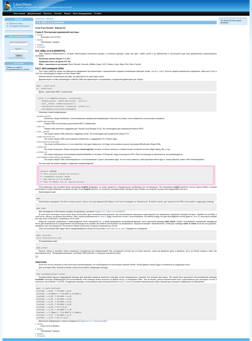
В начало (41, 47)
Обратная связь (16, 24)
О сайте (97, 14)
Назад (39, 35)
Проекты (48, 14)
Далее (40, 40)
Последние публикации (19, 26)
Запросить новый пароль (16, 58)
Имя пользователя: (19, 42)
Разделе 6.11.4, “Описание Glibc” (93, 321)
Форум (67, 14)
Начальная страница (44, 19)
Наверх (40, 45)
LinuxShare (22, 4)
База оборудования (82, 14)
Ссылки (58, 14)
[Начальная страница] (7, 10)
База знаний (19, 14)
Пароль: (19, 49)
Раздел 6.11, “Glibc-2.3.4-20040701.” (110, 212)
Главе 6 (102, 217)
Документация (34, 14)
